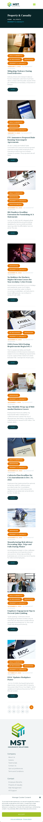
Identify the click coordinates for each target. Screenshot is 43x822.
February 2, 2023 (14, 66)
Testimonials (12, 763)
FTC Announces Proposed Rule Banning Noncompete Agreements (21, 139)
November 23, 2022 (15, 537)
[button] (40, 797)
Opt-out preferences (16, 819)
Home (10, 19)
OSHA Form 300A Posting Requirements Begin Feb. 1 (20, 345)
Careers (11, 760)
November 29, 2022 (15, 470)
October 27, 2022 (14, 673)
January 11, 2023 (14, 133)
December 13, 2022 (15, 339)
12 (14, 711)
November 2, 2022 (14, 606)
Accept (21, 814)
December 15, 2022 (15, 273)
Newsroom (28, 59)
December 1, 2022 (14, 402)
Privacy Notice (27, 819)
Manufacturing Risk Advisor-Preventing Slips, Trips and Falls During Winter (20, 544)
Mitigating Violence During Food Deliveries (20, 72)
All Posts (17, 19)
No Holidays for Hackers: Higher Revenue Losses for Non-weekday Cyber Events (20, 279)
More (13, 89)
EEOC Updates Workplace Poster (19, 678)
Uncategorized (16, 204)
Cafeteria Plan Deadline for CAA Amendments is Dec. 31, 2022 (20, 477)
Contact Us (12, 766)
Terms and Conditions (16, 771)
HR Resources (15, 59)
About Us (11, 757)
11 (10, 711)
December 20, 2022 (15, 207)
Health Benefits (16, 55)
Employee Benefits (15, 782)
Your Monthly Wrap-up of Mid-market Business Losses (21, 408)
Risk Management (14, 788)
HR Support (12, 790)
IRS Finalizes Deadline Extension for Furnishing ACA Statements (21, 214)
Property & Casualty (18, 63)
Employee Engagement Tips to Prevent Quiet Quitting (21, 612)
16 (23, 711)
